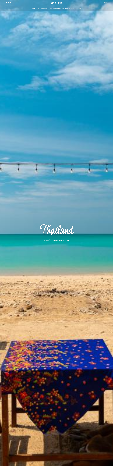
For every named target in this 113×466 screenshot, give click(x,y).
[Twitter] (6, 2)
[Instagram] (10, 2)
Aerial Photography (55, 8)
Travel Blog (44, 8)
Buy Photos (78, 8)
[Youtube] (8, 2)
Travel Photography (68, 8)
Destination (35, 8)
